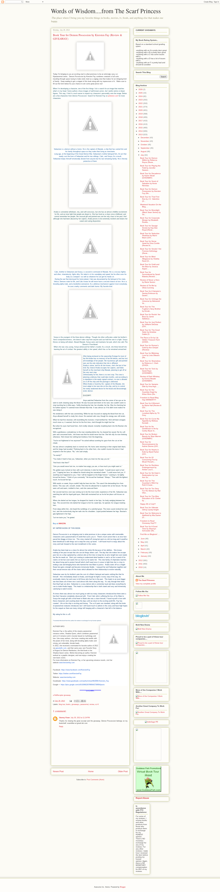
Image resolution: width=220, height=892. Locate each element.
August (144, 151)
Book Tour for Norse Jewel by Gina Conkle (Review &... (150, 243)
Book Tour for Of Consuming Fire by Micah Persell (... (148, 459)
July (142, 155)
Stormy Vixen (64, 718)
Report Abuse (142, 798)
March (143, 549)
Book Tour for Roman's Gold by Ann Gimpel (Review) (149, 347)
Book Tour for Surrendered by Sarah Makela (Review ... (150, 274)
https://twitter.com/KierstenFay (70, 673)
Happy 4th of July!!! (148, 504)
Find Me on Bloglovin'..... (150, 534)
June (143, 539)
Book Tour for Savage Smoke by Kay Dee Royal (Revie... (149, 228)
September (145, 148)
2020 (141, 110)
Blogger (122, 887)
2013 (141, 134)
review (92, 704)
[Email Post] (70, 701)
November (145, 141)
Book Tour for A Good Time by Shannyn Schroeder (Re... (148, 528)
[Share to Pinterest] (85, 701)
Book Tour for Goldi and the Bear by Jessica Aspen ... (149, 266)
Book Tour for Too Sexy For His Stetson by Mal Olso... (150, 491)
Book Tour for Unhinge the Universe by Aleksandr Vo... (150, 301)
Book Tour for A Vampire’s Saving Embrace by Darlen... (150, 293)
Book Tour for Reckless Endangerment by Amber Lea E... (149, 467)
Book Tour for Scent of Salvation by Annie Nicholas (149, 183)
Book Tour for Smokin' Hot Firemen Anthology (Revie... (150, 251)
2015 (141, 128)
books (68, 704)
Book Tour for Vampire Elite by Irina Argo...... (149, 385)
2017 (141, 121)
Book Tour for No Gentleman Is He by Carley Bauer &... (149, 428)
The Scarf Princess (146, 580)
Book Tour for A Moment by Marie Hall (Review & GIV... (150, 405)
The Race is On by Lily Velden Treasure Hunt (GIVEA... (150, 340)
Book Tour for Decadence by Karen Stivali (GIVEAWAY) (150, 175)
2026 (141, 89)
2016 (141, 124)
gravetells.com (61, 648)
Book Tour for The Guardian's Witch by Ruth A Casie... (149, 483)
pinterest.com (113, 96)
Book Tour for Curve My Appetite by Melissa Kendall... (149, 421)
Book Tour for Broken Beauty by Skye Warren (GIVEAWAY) (150, 436)
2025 (141, 93)
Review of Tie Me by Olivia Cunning (148, 287)
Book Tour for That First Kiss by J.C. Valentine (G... (149, 199)
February (145, 552)
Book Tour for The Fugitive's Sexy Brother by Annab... (150, 309)
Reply (61, 726)
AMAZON (62, 523)
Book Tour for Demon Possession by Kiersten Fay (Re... (150, 191)
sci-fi (97, 704)
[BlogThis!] (77, 701)
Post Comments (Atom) (95, 780)
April (143, 546)
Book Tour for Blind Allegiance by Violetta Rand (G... (149, 259)
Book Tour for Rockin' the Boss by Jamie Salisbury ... (150, 316)
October (144, 145)
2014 (141, 131)
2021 (141, 107)
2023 (141, 100)
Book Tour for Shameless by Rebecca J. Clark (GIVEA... (150, 363)
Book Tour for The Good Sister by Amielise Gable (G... (150, 332)
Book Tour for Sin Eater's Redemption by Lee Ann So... (150, 475)
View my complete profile (146, 584)
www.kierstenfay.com (67, 663)
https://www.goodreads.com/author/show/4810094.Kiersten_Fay (85, 681)
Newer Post (58, 771)
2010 (141, 567)
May (143, 542)
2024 (141, 96)
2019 (141, 114)
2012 (141, 560)
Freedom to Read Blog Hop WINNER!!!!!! (149, 399)
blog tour (62, 704)
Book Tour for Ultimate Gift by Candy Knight (149, 508)
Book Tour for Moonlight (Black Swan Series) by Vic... (150, 212)
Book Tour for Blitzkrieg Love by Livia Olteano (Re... (150, 355)
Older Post (123, 771)
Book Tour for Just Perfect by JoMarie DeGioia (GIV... (150, 324)
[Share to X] (80, 701)
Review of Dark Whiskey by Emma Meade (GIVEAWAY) (150, 378)
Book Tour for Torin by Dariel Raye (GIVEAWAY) (149, 371)
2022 (141, 103)
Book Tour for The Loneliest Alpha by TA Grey (149, 413)
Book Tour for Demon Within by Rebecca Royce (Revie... (148, 160)
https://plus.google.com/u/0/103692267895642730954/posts (83, 685)
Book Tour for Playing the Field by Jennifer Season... (150, 168)
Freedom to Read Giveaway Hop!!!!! (148, 522)
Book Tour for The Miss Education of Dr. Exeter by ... (150, 498)
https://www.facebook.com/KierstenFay (75, 670)
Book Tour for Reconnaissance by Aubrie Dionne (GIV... (149, 444)
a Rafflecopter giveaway (62, 695)
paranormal (84, 704)
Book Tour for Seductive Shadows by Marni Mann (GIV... (149, 235)
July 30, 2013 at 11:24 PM (80, 718)
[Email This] (75, 701)
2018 (141, 117)
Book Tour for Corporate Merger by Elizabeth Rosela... (150, 220)
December (145, 138)
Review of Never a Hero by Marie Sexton (149, 281)
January (144, 556)
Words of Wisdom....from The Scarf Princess (106, 11)
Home (91, 771)
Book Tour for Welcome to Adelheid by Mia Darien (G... (150, 515)
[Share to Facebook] (82, 701)
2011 (141, 564)
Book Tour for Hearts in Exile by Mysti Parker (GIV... (149, 452)
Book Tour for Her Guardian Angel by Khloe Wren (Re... (148, 392)
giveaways (75, 704)
